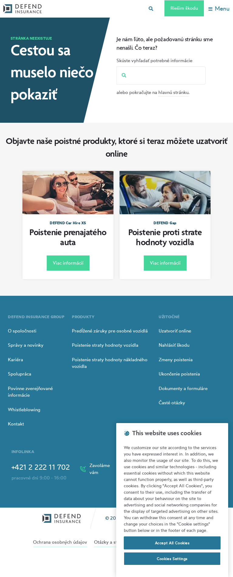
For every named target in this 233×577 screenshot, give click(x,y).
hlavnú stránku (173, 92)
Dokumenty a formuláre (183, 388)
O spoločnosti (22, 331)
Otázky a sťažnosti (113, 542)
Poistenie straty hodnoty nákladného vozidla (109, 363)
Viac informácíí (165, 263)
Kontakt (16, 424)
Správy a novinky (25, 345)
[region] (172, 500)
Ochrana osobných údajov (60, 542)
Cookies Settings (172, 558)
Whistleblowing (24, 409)
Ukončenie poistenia (179, 374)
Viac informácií (68, 263)
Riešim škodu (184, 8)
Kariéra (15, 359)
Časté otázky (172, 402)
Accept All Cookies (172, 543)
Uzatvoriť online (175, 331)
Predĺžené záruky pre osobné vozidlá (110, 331)
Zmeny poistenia (176, 359)
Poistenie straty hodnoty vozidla (105, 345)
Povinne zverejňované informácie (30, 391)
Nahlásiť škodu (174, 345)
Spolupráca (19, 374)
